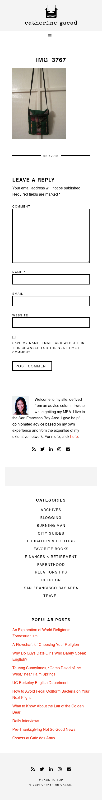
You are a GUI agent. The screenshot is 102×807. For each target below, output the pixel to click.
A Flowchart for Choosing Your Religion (45, 644)
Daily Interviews (25, 720)
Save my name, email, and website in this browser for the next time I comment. (48, 347)
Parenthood (51, 564)
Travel (51, 595)
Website (20, 315)
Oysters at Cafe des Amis (33, 738)
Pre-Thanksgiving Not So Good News (43, 729)
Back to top (52, 780)
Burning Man (51, 525)
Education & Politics (51, 540)
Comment (22, 206)
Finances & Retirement (51, 556)
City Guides (51, 533)
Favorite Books (51, 548)
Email (19, 293)
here (74, 436)
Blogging (51, 517)
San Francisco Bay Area (51, 587)
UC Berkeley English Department (40, 682)
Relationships (51, 572)
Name (18, 272)
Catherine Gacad (51, 15)
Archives (51, 509)
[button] (51, 35)
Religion (51, 580)
